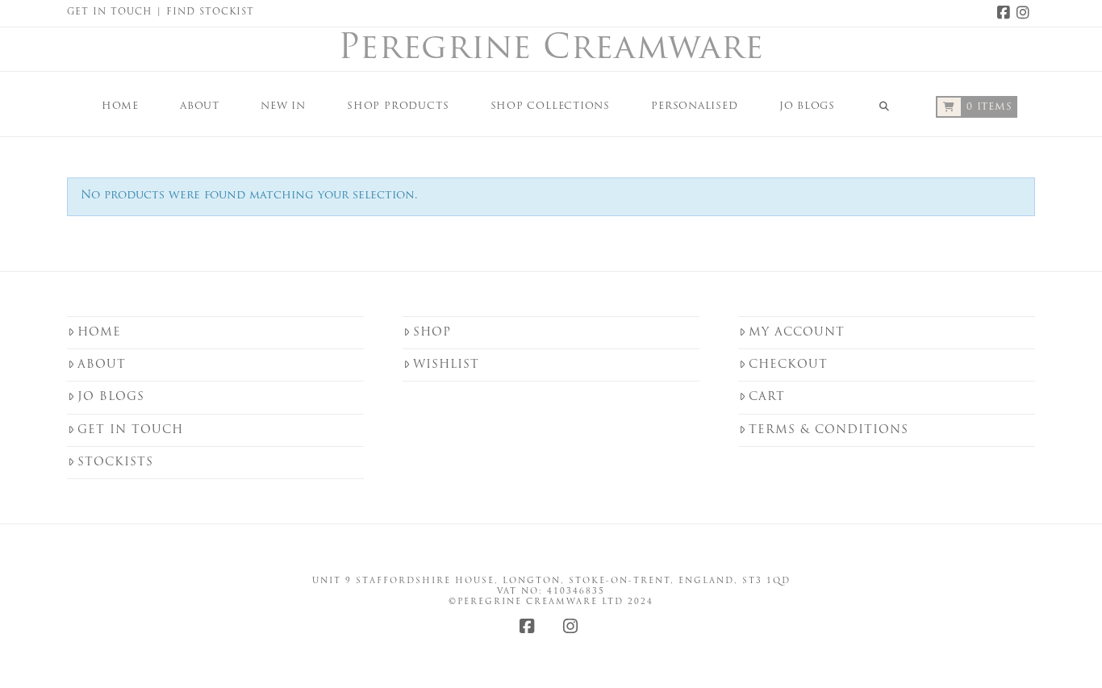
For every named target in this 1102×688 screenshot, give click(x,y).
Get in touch (130, 430)
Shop (432, 333)
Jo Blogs (110, 397)
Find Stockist (210, 12)
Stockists (115, 463)
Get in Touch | (116, 12)
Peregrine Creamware (551, 50)
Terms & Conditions (828, 430)
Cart (767, 397)
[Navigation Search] (884, 104)
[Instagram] (1025, 13)
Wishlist (446, 365)
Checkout (788, 365)
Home (99, 333)
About (101, 365)
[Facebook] (1006, 13)
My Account (797, 333)
